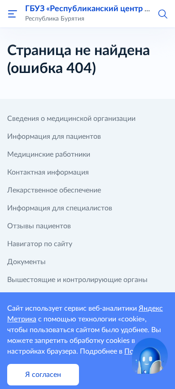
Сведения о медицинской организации (71, 118)
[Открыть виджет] (150, 356)
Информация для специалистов (59, 208)
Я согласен (43, 374)
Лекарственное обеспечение (54, 190)
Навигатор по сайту (39, 244)
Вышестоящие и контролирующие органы (77, 279)
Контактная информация (48, 172)
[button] (162, 13)
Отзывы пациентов (39, 226)
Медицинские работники (48, 154)
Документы (26, 261)
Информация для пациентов (54, 136)
